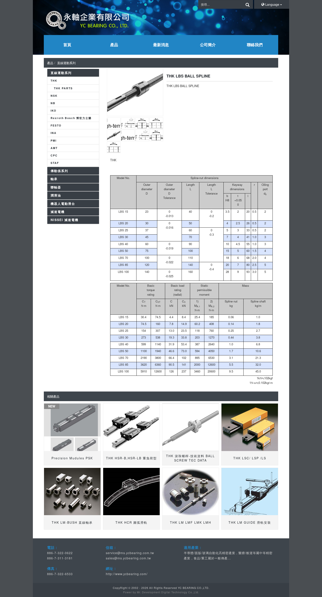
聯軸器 (56, 187)
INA (54, 133)
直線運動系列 (66, 63)
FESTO (56, 125)
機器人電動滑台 (63, 203)
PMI (54, 140)
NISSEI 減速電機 (64, 220)
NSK (54, 96)
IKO (53, 110)
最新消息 (161, 44)
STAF (55, 163)
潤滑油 (56, 195)
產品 (114, 44)
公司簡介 (208, 44)
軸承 (54, 179)
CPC (54, 155)
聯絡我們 (255, 44)
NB (53, 103)
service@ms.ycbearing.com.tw (130, 553)
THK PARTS (63, 88)
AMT (54, 148)
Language (272, 4)
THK (54, 81)
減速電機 (58, 211)
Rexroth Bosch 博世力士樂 (71, 118)
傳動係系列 (59, 171)
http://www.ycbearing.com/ (127, 574)
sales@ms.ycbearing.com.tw (128, 558)
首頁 (67, 44)
